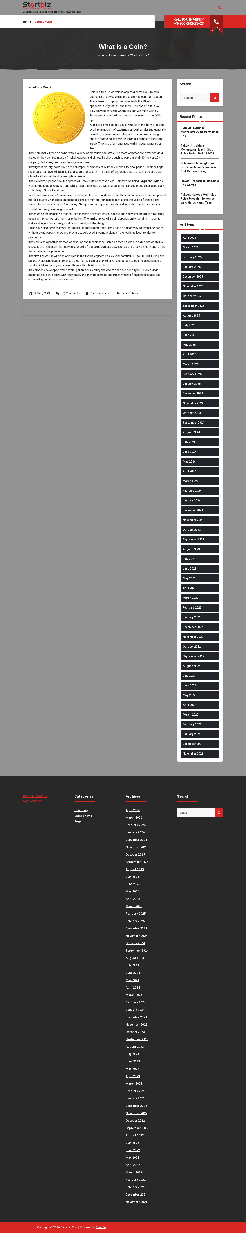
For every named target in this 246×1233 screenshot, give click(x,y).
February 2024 (192, 490)
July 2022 (189, 675)
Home (100, 55)
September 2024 (193, 422)
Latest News (117, 55)
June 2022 (189, 685)
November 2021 (193, 753)
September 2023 (193, 539)
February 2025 (192, 374)
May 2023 (189, 578)
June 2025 (189, 335)
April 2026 (189, 237)
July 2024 (189, 442)
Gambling (81, 810)
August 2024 (191, 432)
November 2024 (193, 403)
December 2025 (193, 276)
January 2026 (192, 267)
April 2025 (189, 354)
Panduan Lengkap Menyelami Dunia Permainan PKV (200, 132)
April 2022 (189, 705)
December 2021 (193, 744)
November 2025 (193, 286)
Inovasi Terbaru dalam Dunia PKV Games (200, 183)
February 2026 (192, 257)
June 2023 (189, 568)
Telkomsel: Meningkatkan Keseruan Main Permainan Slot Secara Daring (198, 167)
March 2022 (190, 714)
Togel (78, 821)
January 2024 (192, 500)
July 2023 (189, 559)
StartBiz (101, 1227)
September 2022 (193, 656)
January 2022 (192, 734)
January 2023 (192, 617)
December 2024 (193, 393)
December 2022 (193, 627)
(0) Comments (70, 293)
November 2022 (193, 636)
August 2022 (191, 666)
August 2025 (191, 315)
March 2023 (190, 598)
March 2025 (190, 364)
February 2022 (192, 724)
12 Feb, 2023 (41, 293)
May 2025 (189, 344)
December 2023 (193, 510)
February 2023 (192, 607)
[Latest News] (43, 22)
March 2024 (190, 481)
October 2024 (192, 413)
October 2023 (192, 529)
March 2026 (190, 247)
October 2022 (192, 646)
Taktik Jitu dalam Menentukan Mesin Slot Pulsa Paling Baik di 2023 (197, 149)
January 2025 (192, 383)
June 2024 (189, 452)
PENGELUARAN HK (35, 796)
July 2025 (189, 325)
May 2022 (189, 695)
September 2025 (193, 306)
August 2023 (191, 549)
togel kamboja (32, 801)
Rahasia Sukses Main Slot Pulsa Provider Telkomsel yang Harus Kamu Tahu (198, 198)
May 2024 (189, 461)
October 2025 (192, 296)
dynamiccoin (102, 293)
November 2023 (193, 520)
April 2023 (189, 588)
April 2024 (189, 471)
